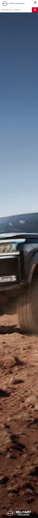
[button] (6, 9)
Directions (17, 10)
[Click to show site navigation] (35, 9)
